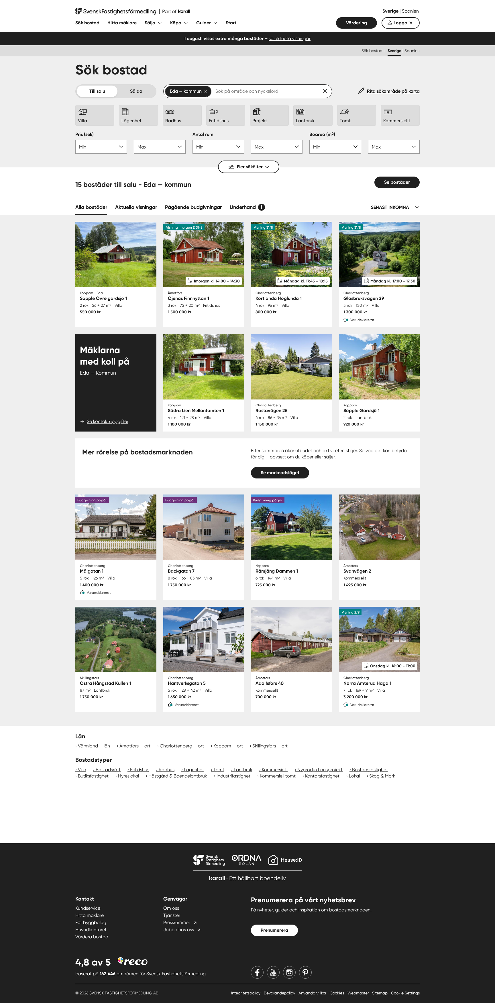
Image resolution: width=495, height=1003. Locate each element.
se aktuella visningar (290, 38)
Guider (203, 22)
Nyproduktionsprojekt (320, 769)
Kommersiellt (275, 769)
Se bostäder (397, 182)
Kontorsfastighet (322, 776)
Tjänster (171, 915)
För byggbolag (90, 922)
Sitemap (380, 993)
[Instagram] (289, 972)
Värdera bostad (91, 936)
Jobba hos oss (178, 929)
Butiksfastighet (93, 776)
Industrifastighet (233, 776)
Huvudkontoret (91, 929)
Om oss (171, 908)
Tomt (218, 769)
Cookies (337, 993)
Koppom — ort (228, 746)
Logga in (403, 22)
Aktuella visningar (136, 207)
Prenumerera (274, 930)
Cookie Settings (405, 993)
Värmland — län (94, 746)
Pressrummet (176, 922)
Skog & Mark (382, 776)
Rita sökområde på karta (393, 91)
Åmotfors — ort (134, 746)
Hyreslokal (128, 776)
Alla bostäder (91, 207)
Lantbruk (243, 769)
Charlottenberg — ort (182, 746)
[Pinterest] (305, 972)
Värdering (356, 22)
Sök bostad (87, 22)
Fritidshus (139, 769)
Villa (82, 769)
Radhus (166, 769)
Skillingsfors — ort (270, 746)
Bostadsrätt (108, 769)
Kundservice (87, 908)
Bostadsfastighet (370, 769)
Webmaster (358, 993)
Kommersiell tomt (278, 776)
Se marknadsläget (280, 472)
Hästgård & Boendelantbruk (177, 776)
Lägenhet (194, 769)
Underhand (243, 207)
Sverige (391, 11)
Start (231, 22)
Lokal (354, 776)
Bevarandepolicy (280, 993)
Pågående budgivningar (193, 207)
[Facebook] (257, 972)
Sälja (150, 22)
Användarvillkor (312, 993)
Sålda (136, 91)
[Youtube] (273, 972)
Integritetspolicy (246, 993)
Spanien (410, 11)
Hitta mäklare (122, 22)
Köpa (175, 22)
